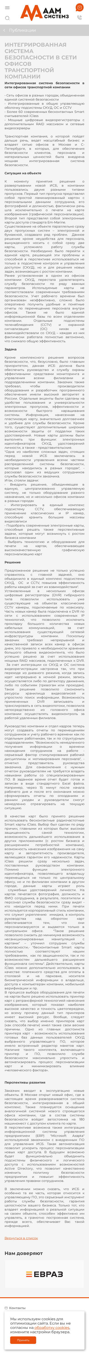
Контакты (17, 1308)
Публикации (22, 30)
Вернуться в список (21, 1238)
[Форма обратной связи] (79, 7)
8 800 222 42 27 (79, 17)
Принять (23, 1340)
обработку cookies (51, 1327)
